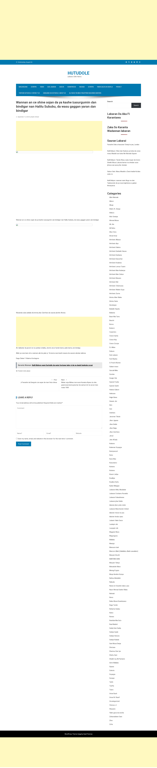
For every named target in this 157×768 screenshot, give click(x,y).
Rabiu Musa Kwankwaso (117, 601)
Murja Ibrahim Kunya (116, 574)
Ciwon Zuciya (114, 343)
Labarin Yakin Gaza (116, 520)
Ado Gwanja (113, 217)
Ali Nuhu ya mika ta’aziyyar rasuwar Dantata (85, 93)
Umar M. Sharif (114, 697)
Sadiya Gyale (113, 632)
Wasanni (112, 709)
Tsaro (111, 690)
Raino (111, 613)
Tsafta (111, 686)
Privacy (119, 87)
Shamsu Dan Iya (115, 651)
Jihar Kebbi (113, 424)
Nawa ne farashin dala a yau (119, 586)
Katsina (112, 467)
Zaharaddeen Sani (115, 717)
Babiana (112, 313)
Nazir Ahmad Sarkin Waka (118, 590)
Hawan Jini (113, 401)
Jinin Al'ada (113, 440)
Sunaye (111, 678)
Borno (111, 324)
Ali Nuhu (112, 228)
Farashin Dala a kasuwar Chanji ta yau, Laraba (123, 145)
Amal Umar (113, 236)
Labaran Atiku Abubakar (117, 490)
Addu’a (61, 87)
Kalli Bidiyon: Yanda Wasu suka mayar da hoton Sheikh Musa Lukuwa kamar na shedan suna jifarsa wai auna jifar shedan (123, 162)
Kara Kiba (112, 459)
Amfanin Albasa (115, 240)
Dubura (111, 351)
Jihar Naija (113, 428)
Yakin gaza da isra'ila (116, 713)
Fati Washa (113, 359)
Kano (111, 455)
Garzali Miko (113, 370)
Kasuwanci (113, 463)
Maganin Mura (114, 532)
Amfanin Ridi (113, 282)
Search (110, 101)
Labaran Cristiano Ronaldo (118, 493)
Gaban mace (113, 367)
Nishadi (82, 87)
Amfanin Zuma (114, 293)
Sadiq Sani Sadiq (115, 628)
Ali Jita (111, 224)
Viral (79, 734)
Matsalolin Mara (114, 567)
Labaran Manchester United (119, 509)
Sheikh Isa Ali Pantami (117, 659)
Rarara (111, 617)
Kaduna (112, 443)
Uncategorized (114, 701)
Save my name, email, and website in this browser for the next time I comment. (45, 439)
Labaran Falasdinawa (116, 497)
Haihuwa (112, 393)
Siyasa (111, 667)
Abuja (111, 205)
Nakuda (112, 582)
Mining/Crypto (114, 570)
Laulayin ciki (113, 524)
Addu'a (111, 213)
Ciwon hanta (113, 336)
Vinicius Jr (113, 705)
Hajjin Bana (113, 397)
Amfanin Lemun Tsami (117, 267)
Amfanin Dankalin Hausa (117, 251)
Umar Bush (113, 693)
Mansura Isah (114, 547)
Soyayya (34, 87)
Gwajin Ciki (113, 378)
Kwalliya (112, 478)
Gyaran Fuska (114, 382)
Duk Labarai (51, 87)
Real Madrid (113, 624)
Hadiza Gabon (114, 390)
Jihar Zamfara (114, 432)
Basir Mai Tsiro (114, 317)
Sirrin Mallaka (114, 663)
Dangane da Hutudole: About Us (54, 93)
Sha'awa (112, 647)
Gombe (111, 374)
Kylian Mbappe (114, 486)
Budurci (112, 328)
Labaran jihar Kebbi (116, 501)
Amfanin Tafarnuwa (116, 286)
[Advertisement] (64, 15)
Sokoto (111, 670)
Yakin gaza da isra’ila (105, 87)
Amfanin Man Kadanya (117, 270)
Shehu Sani (113, 655)
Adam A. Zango (114, 209)
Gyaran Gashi (114, 386)
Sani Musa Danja (115, 643)
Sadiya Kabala (114, 640)
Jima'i (111, 436)
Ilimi (110, 405)
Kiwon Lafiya (113, 474)
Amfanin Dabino (115, 247)
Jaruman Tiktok (114, 417)
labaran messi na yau (116, 513)
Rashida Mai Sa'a (115, 620)
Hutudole (78, 73)
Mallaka (112, 540)
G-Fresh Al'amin (115, 363)
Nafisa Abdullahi (115, 578)
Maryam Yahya (114, 563)
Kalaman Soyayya (115, 447)
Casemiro (112, 332)
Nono (111, 597)
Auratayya (112, 305)
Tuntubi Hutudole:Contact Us (29, 93)
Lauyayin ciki (113, 528)
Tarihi (42, 87)
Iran (110, 409)
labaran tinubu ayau (116, 517)
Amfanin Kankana (115, 255)
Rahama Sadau (114, 609)
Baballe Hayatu (114, 309)
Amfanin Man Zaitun (116, 274)
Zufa (111, 724)
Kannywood (71, 87)
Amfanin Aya (113, 243)
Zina (110, 720)
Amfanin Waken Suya (116, 290)
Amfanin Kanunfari (116, 259)
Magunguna (23, 87)
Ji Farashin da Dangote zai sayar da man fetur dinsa (39, 381)
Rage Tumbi (113, 605)
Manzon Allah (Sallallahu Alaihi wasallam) (123, 551)
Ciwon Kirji (113, 340)
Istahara (112, 413)
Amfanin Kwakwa (115, 263)
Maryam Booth (114, 555)
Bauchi (111, 320)
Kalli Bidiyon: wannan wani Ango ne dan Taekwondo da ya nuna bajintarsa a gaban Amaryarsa (122, 183)
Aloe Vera (112, 232)
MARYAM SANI (114, 559)
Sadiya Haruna (114, 636)
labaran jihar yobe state (117, 505)
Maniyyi (111, 543)
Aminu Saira (113, 301)
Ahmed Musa (114, 220)
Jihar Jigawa (113, 420)
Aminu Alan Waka (115, 297)
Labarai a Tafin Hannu (74, 76)
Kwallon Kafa (114, 482)
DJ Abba (112, 347)
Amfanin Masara (115, 278)
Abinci (111, 201)
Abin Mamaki (113, 197)
